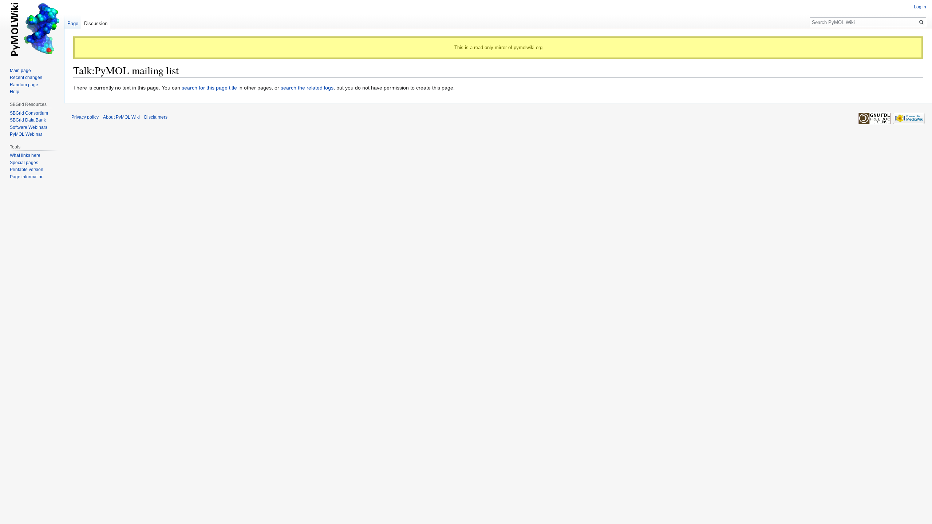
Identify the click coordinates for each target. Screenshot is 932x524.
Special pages (24, 162)
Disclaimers (155, 117)
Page (72, 23)
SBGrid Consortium (29, 113)
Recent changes (26, 77)
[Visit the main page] (32, 29)
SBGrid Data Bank (28, 120)
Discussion (95, 23)
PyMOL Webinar (26, 134)
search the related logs (307, 88)
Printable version (26, 169)
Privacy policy (85, 117)
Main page (20, 70)
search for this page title (209, 88)
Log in (920, 6)
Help (14, 91)
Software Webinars (28, 127)
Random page (24, 84)
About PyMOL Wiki (121, 117)
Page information (27, 176)
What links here (25, 155)
